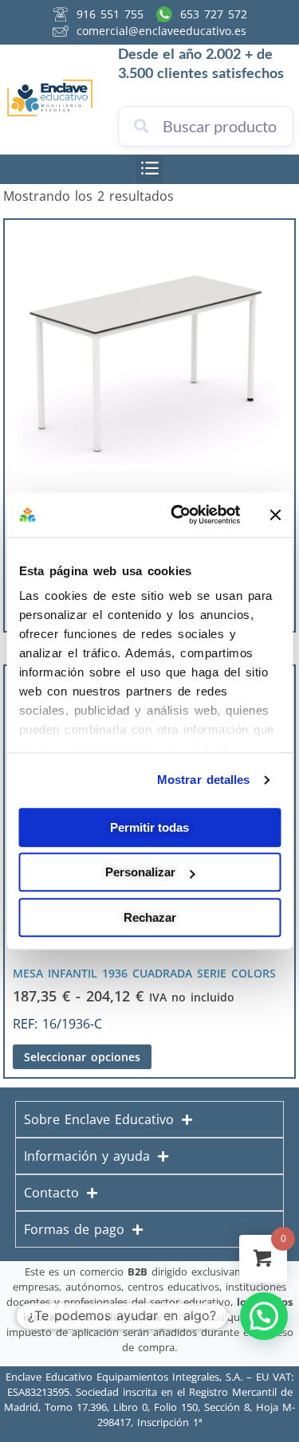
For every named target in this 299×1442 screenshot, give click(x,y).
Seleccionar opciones (82, 1056)
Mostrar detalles (203, 779)
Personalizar (140, 872)
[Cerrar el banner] (275, 514)
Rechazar (150, 917)
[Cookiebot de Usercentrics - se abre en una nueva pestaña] (178, 514)
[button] (149, 169)
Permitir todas (149, 827)
